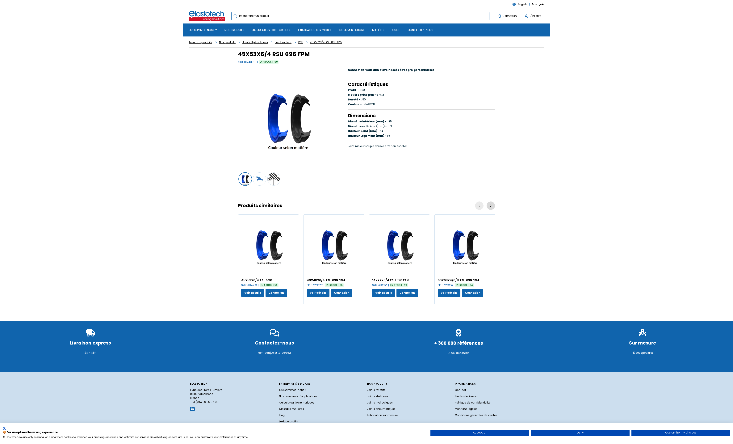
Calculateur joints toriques (296, 402)
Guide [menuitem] (396, 30)
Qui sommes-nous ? (293, 390)
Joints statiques (377, 396)
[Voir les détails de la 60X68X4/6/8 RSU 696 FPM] (465, 245)
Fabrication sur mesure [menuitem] (315, 30)
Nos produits (227, 42)
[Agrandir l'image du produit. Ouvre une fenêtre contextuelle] (294, 270)
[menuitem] (234, 30)
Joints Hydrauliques (255, 42)
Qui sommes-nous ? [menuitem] (203, 30)
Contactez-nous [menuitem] (420, 30)
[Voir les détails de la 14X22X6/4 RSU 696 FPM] (399, 245)
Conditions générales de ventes (476, 415)
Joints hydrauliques (380, 402)
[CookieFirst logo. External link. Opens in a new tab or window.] (4, 428)
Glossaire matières (291, 409)
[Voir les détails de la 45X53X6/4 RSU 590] (268, 245)
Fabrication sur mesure (382, 415)
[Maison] (208, 16)
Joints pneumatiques (381, 409)
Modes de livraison (467, 396)
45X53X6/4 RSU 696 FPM (326, 42)
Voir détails (252, 293)
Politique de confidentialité (473, 402)
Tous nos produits (200, 42)
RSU (300, 42)
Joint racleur (283, 42)
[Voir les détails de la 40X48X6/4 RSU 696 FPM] (334, 245)
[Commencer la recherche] (235, 16)
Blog (282, 415)
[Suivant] (491, 205)
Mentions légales (466, 409)
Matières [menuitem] (378, 30)
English (522, 4)
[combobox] (360, 16)
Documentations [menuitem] (352, 30)
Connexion (276, 293)
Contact (460, 390)
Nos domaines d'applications (298, 396)
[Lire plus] (90, 362)
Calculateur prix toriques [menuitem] (271, 30)
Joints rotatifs (376, 390)
